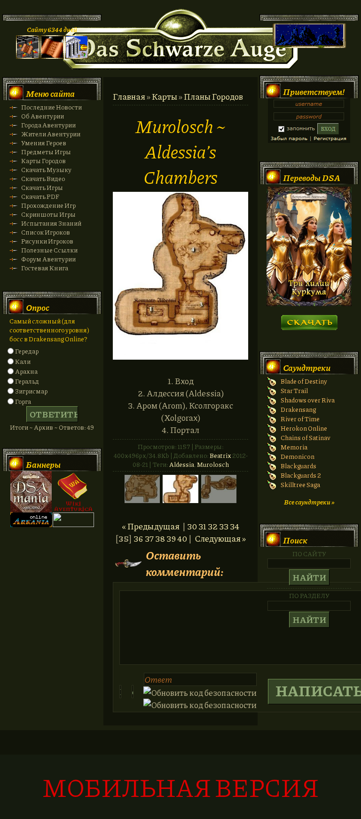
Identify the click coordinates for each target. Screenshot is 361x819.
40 (182, 538)
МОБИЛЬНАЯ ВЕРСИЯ (180, 787)
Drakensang (298, 409)
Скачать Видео (43, 178)
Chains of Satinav (305, 437)
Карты (164, 96)
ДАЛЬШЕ (309, 319)
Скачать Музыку (46, 169)
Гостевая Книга (44, 267)
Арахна (26, 371)
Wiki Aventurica (73, 491)
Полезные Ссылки (49, 249)
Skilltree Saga (300, 484)
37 (149, 538)
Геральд (27, 381)
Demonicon (297, 456)
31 (202, 526)
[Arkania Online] (31, 524)
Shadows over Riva (308, 399)
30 (192, 526)
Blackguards (298, 465)
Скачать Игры (42, 187)
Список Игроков (45, 232)
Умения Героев (43, 142)
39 (171, 538)
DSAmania (31, 491)
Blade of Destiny (304, 381)
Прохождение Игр (48, 205)
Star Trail (294, 390)
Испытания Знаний (51, 223)
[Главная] (27, 56)
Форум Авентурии (48, 258)
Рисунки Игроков (47, 240)
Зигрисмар (31, 390)
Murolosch (213, 464)
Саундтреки (306, 368)
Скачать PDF (40, 196)
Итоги (19, 427)
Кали (23, 361)
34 (234, 526)
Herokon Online (304, 428)
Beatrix (220, 455)
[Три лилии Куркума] (309, 303)
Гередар (27, 350)
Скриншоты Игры (48, 214)
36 (138, 538)
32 (213, 526)
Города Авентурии (48, 124)
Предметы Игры (46, 151)
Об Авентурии (42, 115)
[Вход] (76, 56)
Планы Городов (213, 96)
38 (160, 538)
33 (223, 526)
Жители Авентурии (50, 133)
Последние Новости (51, 106)
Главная (129, 96)
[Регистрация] (52, 56)
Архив (43, 427)
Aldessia (181, 464)
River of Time (300, 418)
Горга (23, 401)
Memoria (294, 446)
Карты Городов (43, 160)
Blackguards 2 (301, 475)
